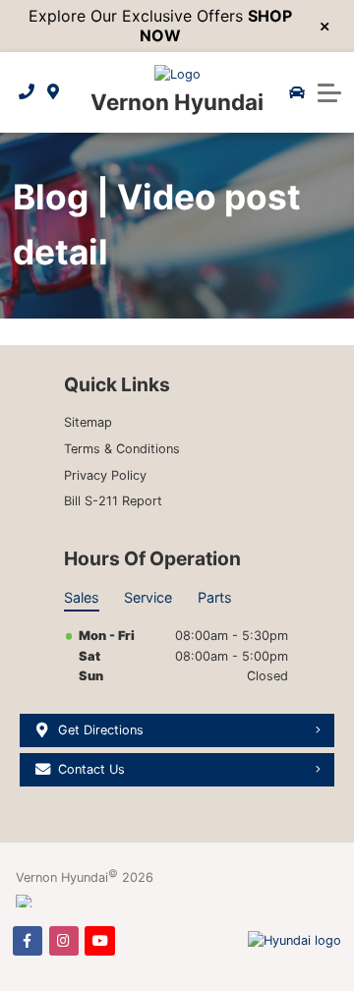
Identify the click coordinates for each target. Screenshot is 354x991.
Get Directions (101, 730)
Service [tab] (148, 597)
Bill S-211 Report (113, 501)
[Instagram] (64, 941)
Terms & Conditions (122, 448)
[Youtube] (99, 941)
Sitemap (88, 422)
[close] (325, 26)
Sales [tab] (81, 597)
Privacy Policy (105, 475)
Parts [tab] (215, 597)
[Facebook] (27, 941)
